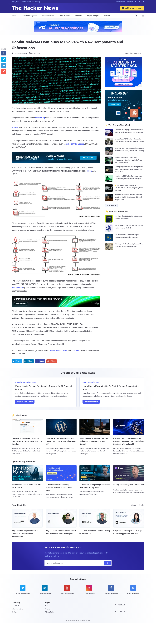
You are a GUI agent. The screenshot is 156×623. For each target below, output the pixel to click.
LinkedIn (75, 350)
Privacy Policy (49, 612)
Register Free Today (25, 402)
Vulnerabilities (48, 16)
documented (17, 288)
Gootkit (15, 127)
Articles (141, 505)
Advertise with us (18, 609)
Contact (14, 612)
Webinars (78, 16)
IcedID (89, 171)
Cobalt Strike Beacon (75, 144)
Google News (55, 350)
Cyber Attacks (64, 16)
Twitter (64, 350)
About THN (15, 606)
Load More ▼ (111, 205)
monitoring (40, 118)
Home (14, 16)
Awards (107, 16)
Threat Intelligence (29, 16)
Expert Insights (93, 16)
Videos (133, 505)
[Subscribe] (107, 563)
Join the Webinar (91, 402)
